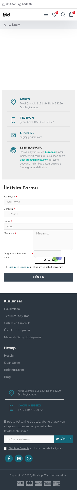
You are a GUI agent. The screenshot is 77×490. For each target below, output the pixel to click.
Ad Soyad (9, 196)
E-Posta (8, 208)
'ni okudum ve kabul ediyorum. (36, 267)
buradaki (50, 152)
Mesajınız (9, 233)
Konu (7, 221)
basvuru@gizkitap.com (34, 160)
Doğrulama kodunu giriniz (15, 255)
